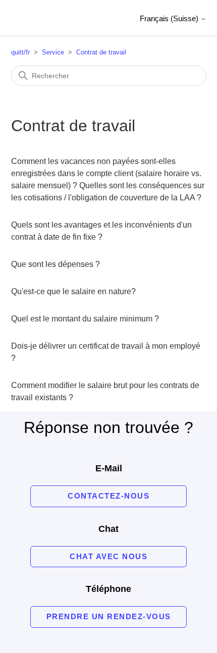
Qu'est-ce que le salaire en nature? (73, 291)
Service (53, 52)
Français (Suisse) (170, 18)
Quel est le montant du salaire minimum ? (85, 318)
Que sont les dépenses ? (55, 264)
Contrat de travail (101, 52)
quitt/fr (20, 52)
